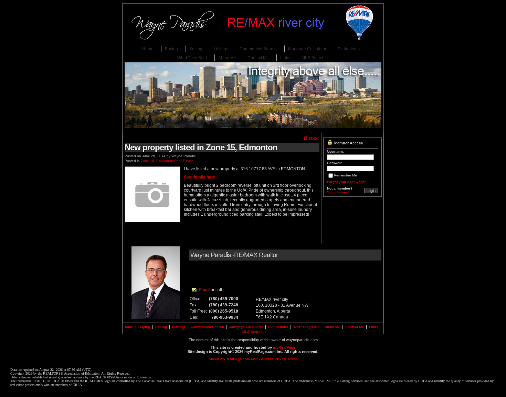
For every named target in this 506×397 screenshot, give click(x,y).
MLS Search (313, 57)
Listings (221, 49)
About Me (227, 57)
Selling (195, 49)
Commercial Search (258, 49)
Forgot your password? (346, 182)
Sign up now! (338, 192)
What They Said (192, 57)
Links (285, 57)
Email (204, 289)
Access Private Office (279, 359)
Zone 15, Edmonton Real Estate (167, 161)
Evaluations (349, 49)
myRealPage (284, 347)
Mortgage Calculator (307, 49)
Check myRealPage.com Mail (233, 359)
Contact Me (258, 57)
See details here (199, 177)
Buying (171, 49)
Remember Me (345, 175)
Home (148, 49)
